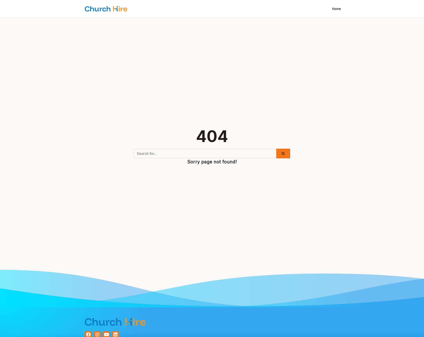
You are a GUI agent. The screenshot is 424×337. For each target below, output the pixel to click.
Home (336, 9)
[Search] (283, 153)
